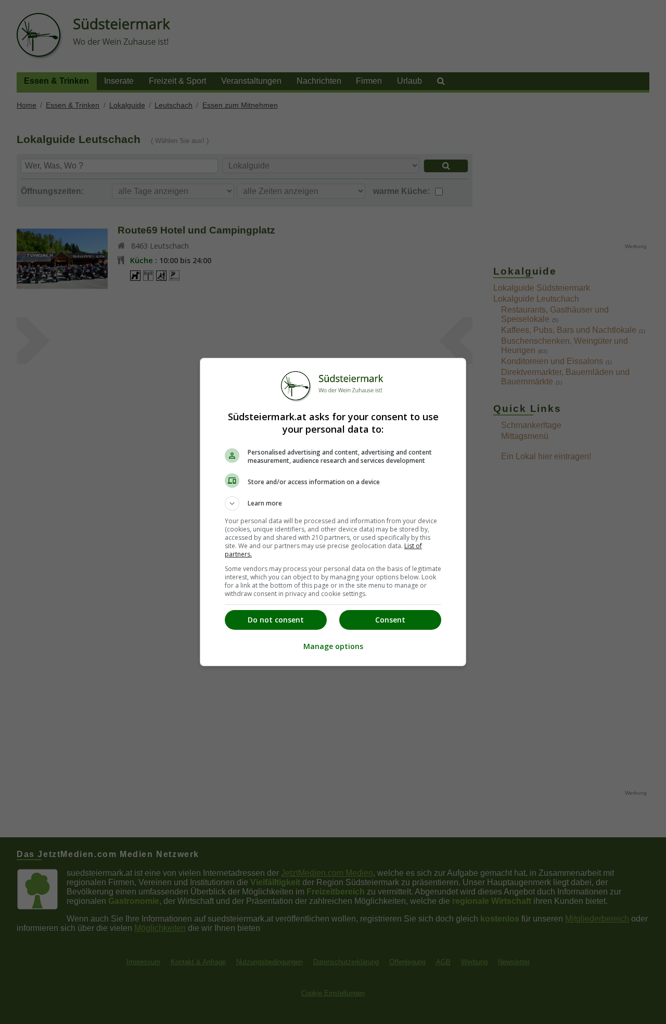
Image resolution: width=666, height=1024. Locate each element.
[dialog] (333, 512)
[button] (333, 503)
